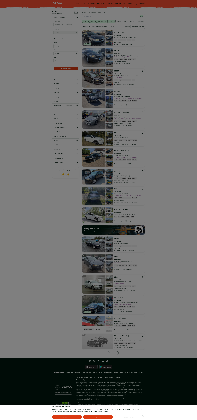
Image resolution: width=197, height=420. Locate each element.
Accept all (66, 417)
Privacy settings (129, 417)
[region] (98, 412)
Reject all (98, 417)
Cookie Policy (93, 411)
